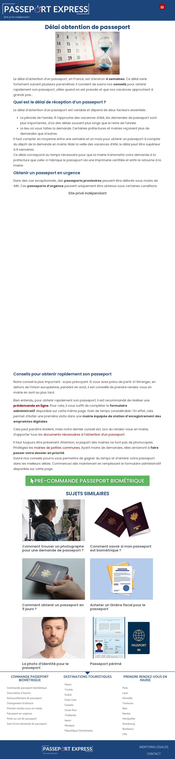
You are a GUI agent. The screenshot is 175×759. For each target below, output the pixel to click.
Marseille (127, 698)
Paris (125, 688)
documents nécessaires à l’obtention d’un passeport (83, 434)
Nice (124, 708)
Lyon (125, 693)
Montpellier (128, 718)
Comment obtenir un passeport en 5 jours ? (53, 607)
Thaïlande (70, 715)
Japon (68, 720)
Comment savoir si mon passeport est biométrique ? (120, 548)
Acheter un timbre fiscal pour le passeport (117, 607)
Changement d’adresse (20, 703)
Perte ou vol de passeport (22, 718)
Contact (154, 754)
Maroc (68, 684)
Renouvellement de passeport (24, 698)
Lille (124, 734)
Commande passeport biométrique (27, 688)
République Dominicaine (79, 730)
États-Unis (70, 700)
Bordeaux (128, 729)
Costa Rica (71, 710)
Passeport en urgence (19, 713)
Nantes (126, 713)
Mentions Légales (153, 747)
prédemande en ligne (31, 405)
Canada (69, 705)
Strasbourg (128, 724)
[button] (162, 7)
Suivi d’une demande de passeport (27, 724)
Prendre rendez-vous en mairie (24, 708)
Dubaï (68, 695)
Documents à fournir (19, 693)
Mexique (69, 725)
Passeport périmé (106, 663)
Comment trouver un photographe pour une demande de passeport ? (53, 548)
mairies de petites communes (57, 447)
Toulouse (127, 703)
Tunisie (69, 689)
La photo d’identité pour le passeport (45, 665)
